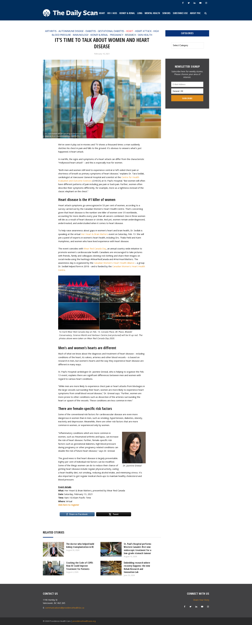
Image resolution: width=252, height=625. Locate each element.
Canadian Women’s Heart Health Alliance (114, 262)
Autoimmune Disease (71, 31)
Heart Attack (143, 31)
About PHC (195, 13)
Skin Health (145, 34)
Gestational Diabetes (111, 31)
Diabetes (90, 31)
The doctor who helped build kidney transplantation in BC (80, 545)
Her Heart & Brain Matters (94, 234)
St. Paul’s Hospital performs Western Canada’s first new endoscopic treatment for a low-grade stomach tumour (137, 548)
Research (130, 34)
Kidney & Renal (127, 13)
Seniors (166, 13)
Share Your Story (201, 599)
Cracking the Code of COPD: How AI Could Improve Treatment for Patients (79, 566)
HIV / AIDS (112, 13)
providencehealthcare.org (84, 621)
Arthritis (51, 31)
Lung (139, 13)
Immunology (81, 34)
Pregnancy (116, 34)
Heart (102, 13)
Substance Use (180, 13)
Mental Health (152, 13)
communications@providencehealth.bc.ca (64, 607)
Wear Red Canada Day (95, 248)
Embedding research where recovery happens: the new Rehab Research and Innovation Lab (137, 567)
